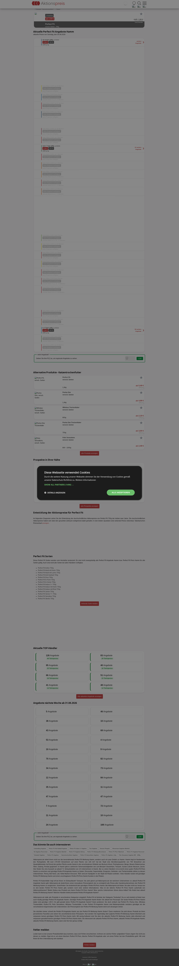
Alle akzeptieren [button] (121, 492)
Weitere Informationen (85, 479)
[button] (89, 484)
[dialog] (89, 483)
